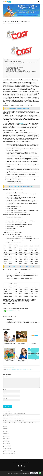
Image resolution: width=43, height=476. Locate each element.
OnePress (24, 473)
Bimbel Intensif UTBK (7, 445)
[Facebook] (18, 466)
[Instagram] (21, 466)
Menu (39, 1)
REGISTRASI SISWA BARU (10, 73)
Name (4, 389)
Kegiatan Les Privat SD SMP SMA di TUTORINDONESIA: (14, 67)
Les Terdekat (5, 429)
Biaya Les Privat (6, 434)
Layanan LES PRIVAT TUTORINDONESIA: (12, 66)
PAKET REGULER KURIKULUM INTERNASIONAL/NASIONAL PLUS (17, 70)
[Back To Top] (21, 471)
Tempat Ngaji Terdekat (7, 448)
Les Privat (5, 426)
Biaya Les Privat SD (6, 440)
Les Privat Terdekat (6, 441)
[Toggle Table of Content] (37, 60)
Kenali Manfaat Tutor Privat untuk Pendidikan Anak (12, 415)
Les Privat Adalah (6, 438)
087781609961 (9, 310)
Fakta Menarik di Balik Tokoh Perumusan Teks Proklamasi (13, 418)
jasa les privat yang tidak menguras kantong (22, 369)
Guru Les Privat (11, 367)
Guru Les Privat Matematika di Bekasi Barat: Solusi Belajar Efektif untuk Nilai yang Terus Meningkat (20, 422)
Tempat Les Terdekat (7, 446)
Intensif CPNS (5, 431)
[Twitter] (24, 466)
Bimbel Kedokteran (6, 443)
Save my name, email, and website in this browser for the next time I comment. (20, 403)
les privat (21, 123)
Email (5, 393)
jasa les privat (10, 369)
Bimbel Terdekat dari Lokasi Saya (9, 453)
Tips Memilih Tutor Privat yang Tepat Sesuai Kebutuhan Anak (14, 413)
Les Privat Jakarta (6, 436)
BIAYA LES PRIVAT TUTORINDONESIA (12, 68)
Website (5, 398)
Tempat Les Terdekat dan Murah (9, 451)
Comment (5, 376)
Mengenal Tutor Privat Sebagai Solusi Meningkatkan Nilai (13, 420)
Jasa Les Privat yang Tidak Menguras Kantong (13, 61)
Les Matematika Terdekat (7, 450)
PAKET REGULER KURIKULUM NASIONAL (14, 69)
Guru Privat (5, 428)
